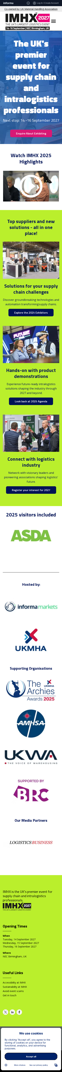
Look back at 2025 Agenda (31, 401)
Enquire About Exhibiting (31, 133)
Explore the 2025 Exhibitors (31, 313)
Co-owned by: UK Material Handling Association (31, 9)
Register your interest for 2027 (31, 490)
